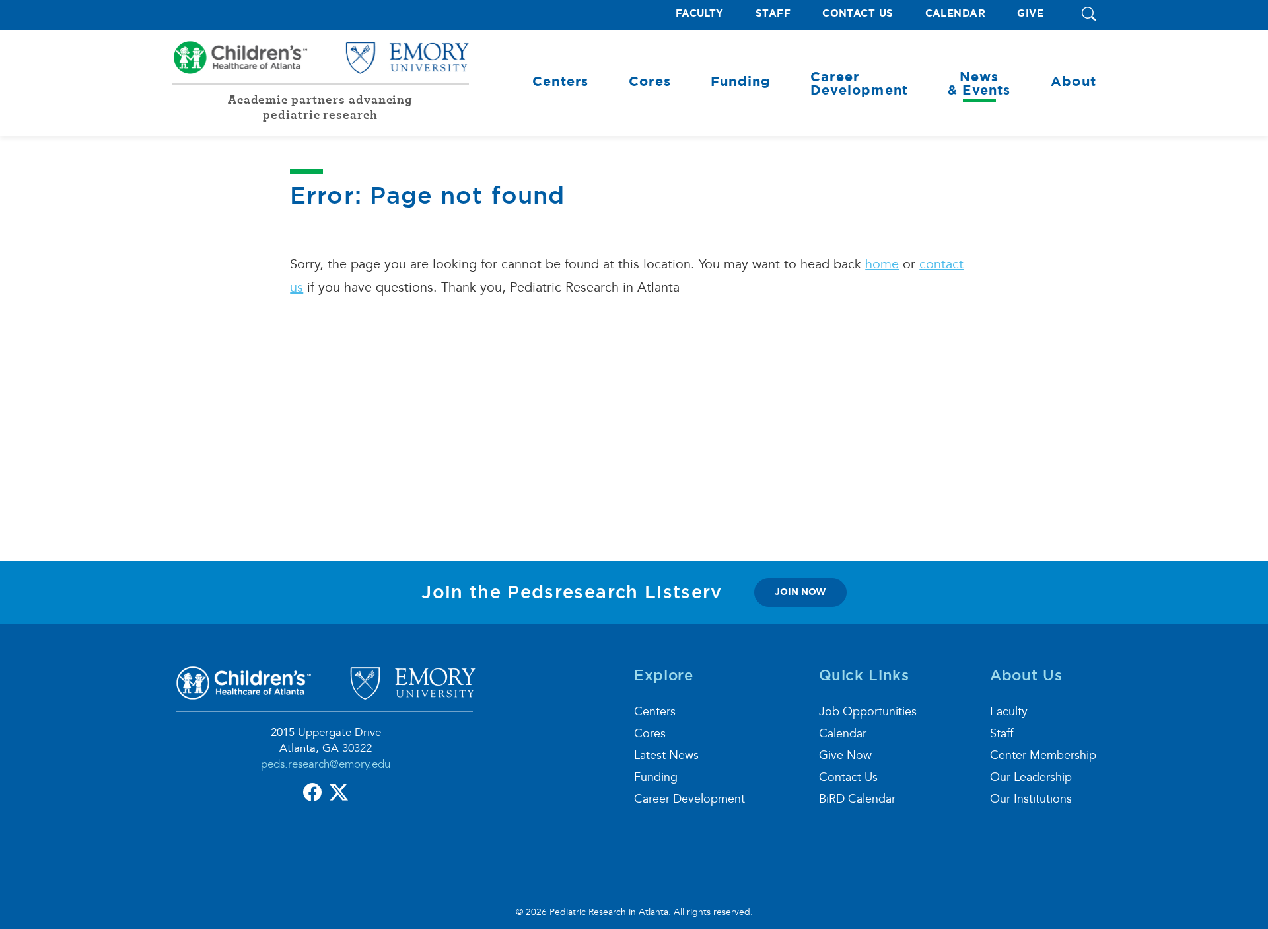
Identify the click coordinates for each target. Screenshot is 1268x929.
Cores (650, 733)
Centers (655, 711)
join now (800, 592)
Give (1030, 13)
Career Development (689, 799)
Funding (656, 777)
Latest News (666, 755)
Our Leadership (1031, 777)
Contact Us (858, 13)
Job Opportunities (868, 711)
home (882, 264)
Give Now (845, 755)
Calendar (955, 13)
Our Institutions (1031, 799)
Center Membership (1043, 755)
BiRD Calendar (857, 799)
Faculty (700, 13)
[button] (1089, 15)
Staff (773, 13)
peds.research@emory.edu (325, 764)
